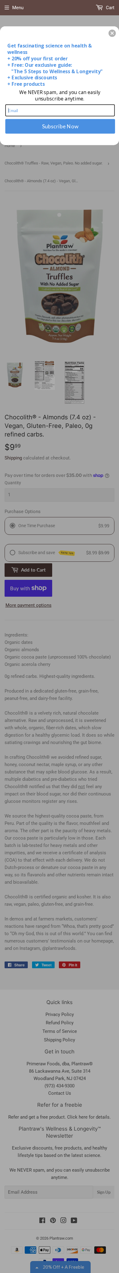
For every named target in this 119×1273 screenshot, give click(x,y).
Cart (109, 7)
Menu (17, 7)
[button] (112, 33)
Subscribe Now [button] (60, 126)
